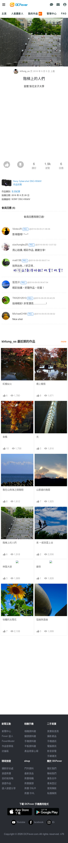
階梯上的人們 (10, 542)
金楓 (5, 436)
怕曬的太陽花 (10, 619)
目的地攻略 (7, 778)
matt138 (16, 260)
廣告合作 (51, 778)
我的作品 (35, 13)
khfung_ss (24, 71)
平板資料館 (30, 746)
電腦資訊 (51, 746)
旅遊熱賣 (6, 773)
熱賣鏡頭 (29, 783)
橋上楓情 (41, 383)
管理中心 (51, 13)
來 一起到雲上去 (44, 542)
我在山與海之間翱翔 (13, 489)
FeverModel (8, 741)
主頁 (4, 13)
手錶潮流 (51, 755)
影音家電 (51, 751)
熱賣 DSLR (30, 788)
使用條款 (51, 788)
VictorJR (17, 228)
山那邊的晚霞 (43, 489)
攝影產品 (51, 736)
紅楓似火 (7, 383)
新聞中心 (6, 731)
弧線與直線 (42, 619)
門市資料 (29, 768)
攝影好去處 (7, 768)
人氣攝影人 (17, 13)
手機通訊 (51, 741)
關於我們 (51, 768)
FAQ (63, 13)
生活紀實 (16, 191)
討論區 (5, 751)
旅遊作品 (6, 783)
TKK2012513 (19, 298)
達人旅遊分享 (9, 788)
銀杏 (38, 566)
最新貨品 (29, 773)
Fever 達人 (7, 736)
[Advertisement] (34, 125)
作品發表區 (7, 746)
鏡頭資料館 (30, 736)
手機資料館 (30, 741)
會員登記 (51, 783)
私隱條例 (51, 793)
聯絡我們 (51, 773)
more (63, 341)
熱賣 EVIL (29, 793)
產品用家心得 (31, 751)
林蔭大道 (7, 566)
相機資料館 (30, 731)
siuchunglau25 (20, 244)
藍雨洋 (16, 282)
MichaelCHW (19, 313)
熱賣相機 (29, 778)
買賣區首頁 (53, 731)
